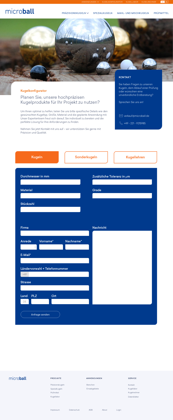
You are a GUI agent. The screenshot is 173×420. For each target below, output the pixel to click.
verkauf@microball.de (136, 116)
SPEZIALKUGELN (102, 13)
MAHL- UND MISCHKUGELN (133, 13)
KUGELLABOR (132, 2)
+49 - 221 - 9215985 (135, 123)
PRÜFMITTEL (161, 13)
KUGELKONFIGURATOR (112, 2)
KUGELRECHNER (149, 2)
